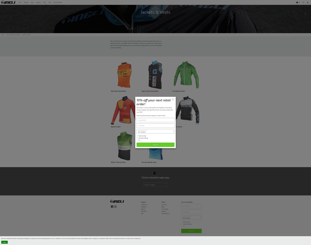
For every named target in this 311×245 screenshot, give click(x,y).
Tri (139, 140)
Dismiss (173, 99)
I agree (4, 242)
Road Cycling (142, 136)
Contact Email (142, 120)
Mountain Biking (143, 138)
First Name (141, 125)
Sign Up (155, 144)
